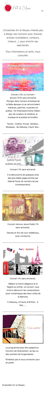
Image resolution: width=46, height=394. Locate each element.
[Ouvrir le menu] (42, 10)
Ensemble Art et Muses (13, 385)
